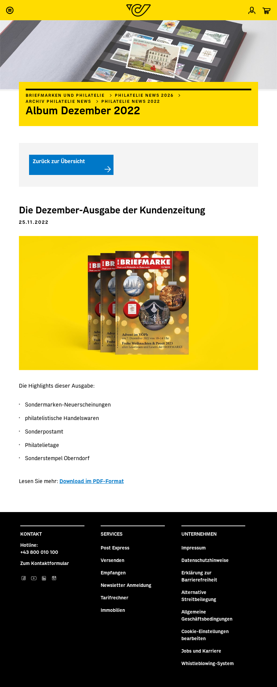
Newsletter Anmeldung (126, 585)
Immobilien (113, 609)
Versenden (112, 560)
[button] (9, 10)
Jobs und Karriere (201, 650)
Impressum (193, 547)
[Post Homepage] (138, 10)
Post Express (115, 547)
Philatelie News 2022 (130, 101)
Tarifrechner (114, 597)
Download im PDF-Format (91, 480)
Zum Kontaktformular (44, 563)
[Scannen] (266, 28)
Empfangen (113, 572)
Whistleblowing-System (207, 663)
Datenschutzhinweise (205, 560)
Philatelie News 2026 (144, 95)
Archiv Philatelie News (58, 101)
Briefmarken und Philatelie (65, 95)
